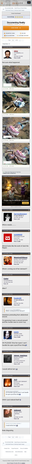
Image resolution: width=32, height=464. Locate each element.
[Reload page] (3, 9)
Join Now (14, 28)
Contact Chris (7, 448)
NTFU (16, 455)
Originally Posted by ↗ (13, 309)
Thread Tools (6, 43)
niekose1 (17, 410)
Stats (25, 451)
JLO (15, 380)
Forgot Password (14, 448)
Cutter (6, 279)
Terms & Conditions (24, 448)
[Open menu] (29, 2)
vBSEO (23, 463)
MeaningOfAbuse (20, 257)
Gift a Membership (19, 451)
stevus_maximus (20, 355)
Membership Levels (9, 451)
